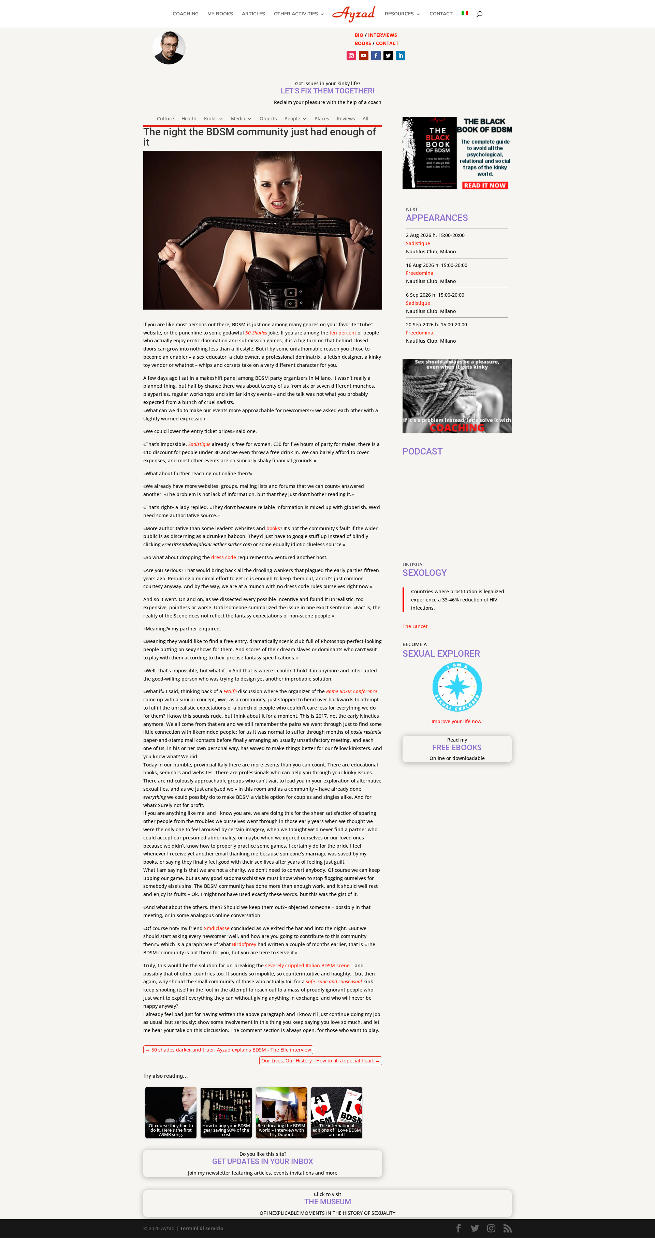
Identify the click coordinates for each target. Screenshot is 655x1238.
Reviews (346, 119)
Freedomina (419, 273)
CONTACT (387, 43)
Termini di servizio (201, 1228)
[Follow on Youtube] (363, 55)
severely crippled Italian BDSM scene (307, 965)
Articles (253, 14)
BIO (359, 35)
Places (322, 119)
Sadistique (199, 444)
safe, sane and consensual (334, 981)
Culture (165, 119)
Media (238, 119)
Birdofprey (244, 944)
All (365, 119)
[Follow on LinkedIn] (400, 55)
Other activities (296, 14)
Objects (268, 119)
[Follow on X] (388, 55)
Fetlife (230, 691)
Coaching (186, 14)
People (292, 119)
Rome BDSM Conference (351, 691)
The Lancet (415, 626)
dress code (223, 557)
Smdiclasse (217, 928)
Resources (399, 14)
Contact (441, 14)
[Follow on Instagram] (351, 55)
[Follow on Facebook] (376, 55)
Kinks (210, 119)
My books (220, 14)
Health (188, 119)
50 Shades (256, 332)
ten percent (343, 332)
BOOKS (363, 43)
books (273, 528)
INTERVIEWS (382, 35)
